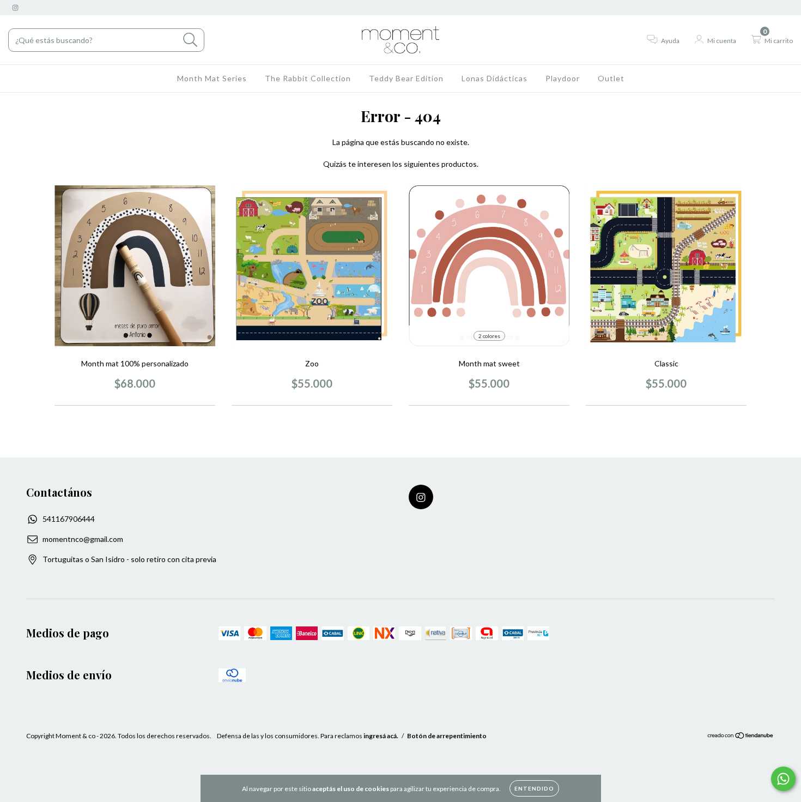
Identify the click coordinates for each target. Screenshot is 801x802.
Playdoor (562, 78)
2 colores (489, 336)
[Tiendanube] (741, 737)
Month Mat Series (212, 78)
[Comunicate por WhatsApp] (783, 779)
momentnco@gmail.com (83, 539)
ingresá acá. (380, 736)
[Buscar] (190, 40)
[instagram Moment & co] (15, 7)
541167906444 (69, 518)
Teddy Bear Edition (406, 78)
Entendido (534, 788)
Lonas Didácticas (494, 78)
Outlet (611, 78)
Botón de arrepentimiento (447, 736)
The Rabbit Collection (308, 78)
